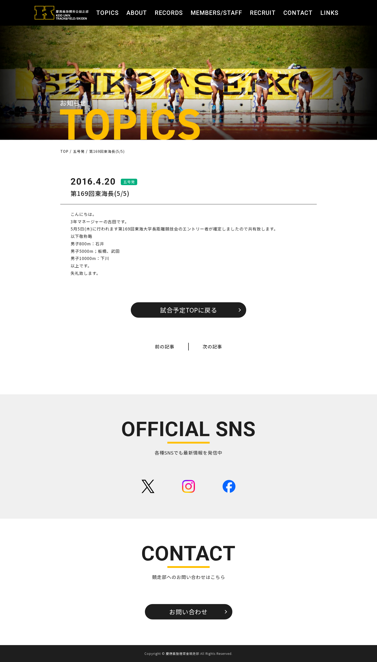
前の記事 (164, 346)
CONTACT (298, 12)
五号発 (129, 181)
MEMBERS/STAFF (216, 12)
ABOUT (136, 12)
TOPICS (107, 12)
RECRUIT (263, 12)
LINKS (329, 12)
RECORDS (169, 12)
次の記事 (212, 346)
